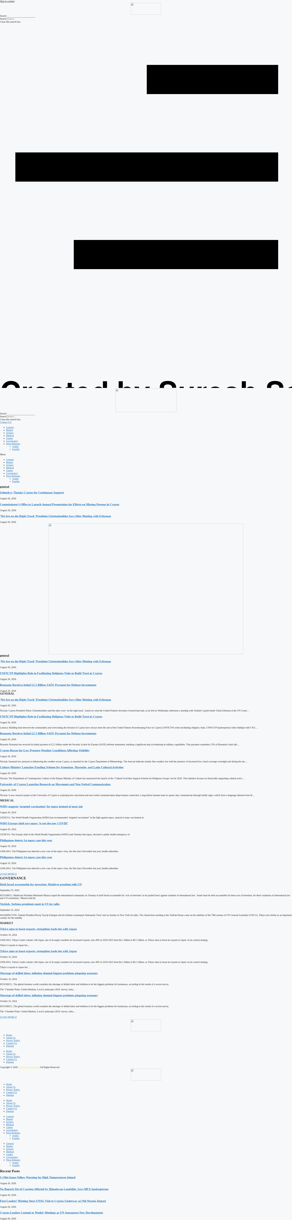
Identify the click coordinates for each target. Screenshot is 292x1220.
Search (3, 18)
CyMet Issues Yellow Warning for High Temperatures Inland (37, 1177)
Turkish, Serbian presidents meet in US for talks (30, 904)
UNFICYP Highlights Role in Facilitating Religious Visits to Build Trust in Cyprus (51, 673)
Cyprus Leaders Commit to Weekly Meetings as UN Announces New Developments (51, 1212)
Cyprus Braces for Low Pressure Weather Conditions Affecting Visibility (45, 750)
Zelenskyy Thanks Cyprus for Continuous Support (32, 492)
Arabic (15, 446)
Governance (12, 441)
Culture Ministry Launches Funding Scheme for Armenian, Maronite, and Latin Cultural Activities (61, 767)
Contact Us (11, 1043)
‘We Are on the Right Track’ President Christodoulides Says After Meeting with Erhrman (55, 516)
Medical (10, 435)
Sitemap (10, 1046)
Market (9, 430)
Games (9, 438)
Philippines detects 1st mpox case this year (26, 840)
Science (10, 433)
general (4, 486)
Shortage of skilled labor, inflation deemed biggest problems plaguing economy (49, 973)
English (15, 449)
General (10, 427)
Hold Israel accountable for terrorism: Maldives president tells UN (41, 884)
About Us (11, 1037)
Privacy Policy (13, 1040)
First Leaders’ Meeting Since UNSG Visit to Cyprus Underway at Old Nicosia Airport (53, 1201)
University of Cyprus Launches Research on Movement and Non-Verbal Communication (55, 784)
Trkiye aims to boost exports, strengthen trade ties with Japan (38, 929)
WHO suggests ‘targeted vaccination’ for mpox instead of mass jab (41, 806)
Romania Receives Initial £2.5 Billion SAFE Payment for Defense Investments (48, 685)
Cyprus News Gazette (29, 1067)
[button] (146, 16)
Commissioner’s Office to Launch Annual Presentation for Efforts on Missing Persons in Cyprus (59, 504)
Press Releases (13, 443)
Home (9, 1035)
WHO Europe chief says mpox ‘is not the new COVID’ (34, 823)
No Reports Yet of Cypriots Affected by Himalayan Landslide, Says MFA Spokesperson (54, 1189)
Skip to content (7, 1)
